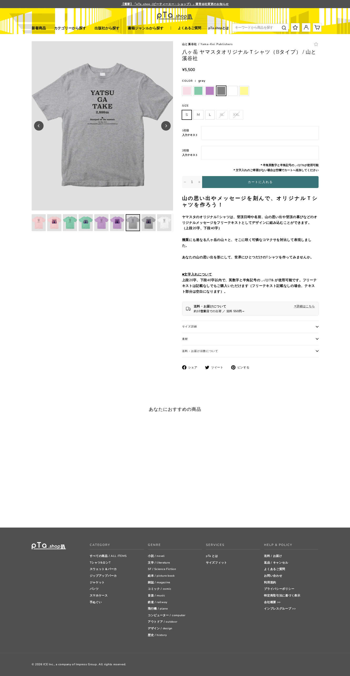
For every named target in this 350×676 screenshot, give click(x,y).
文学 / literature (159, 562)
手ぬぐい (96, 602)
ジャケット (97, 582)
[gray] (52, 512)
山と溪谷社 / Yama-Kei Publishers (207, 44)
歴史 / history (157, 635)
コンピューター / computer (166, 615)
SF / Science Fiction (162, 569)
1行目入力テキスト (190, 133)
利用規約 (270, 582)
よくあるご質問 (189, 28)
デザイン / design (160, 628)
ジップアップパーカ (103, 576)
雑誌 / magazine (159, 582)
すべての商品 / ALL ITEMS (108, 556)
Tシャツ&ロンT (100, 562)
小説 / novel (156, 556)
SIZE (185, 105)
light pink (187, 91)
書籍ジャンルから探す (146, 28)
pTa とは (212, 556)
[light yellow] (63, 512)
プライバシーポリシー (279, 589)
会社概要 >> (272, 602)
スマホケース (99, 595)
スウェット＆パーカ (103, 569)
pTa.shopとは (218, 28)
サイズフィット (216, 562)
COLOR (193, 80)
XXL (236, 114)
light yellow (244, 91)
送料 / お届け (273, 556)
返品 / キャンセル (276, 562)
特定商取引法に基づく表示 (282, 595)
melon (198, 91)
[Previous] (39, 126)
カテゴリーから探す (70, 28)
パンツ (94, 589)
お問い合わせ (273, 576)
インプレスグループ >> (280, 608)
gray (221, 91)
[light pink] (34, 512)
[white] (57, 512)
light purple (210, 91)
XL (222, 114)
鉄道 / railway (157, 602)
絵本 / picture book (161, 576)
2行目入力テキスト (190, 153)
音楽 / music (156, 595)
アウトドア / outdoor (162, 622)
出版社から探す (107, 28)
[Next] (166, 126)
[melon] (40, 512)
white (232, 91)
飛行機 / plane (158, 608)
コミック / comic (159, 589)
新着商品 (39, 28)
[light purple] (46, 512)
